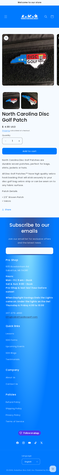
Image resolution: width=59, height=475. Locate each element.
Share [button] (8, 209)
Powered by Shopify (44, 470)
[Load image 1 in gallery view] (11, 100)
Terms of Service (15, 421)
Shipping (6, 131)
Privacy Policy (13, 415)
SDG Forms (11, 340)
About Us (10, 377)
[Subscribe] (50, 250)
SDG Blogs (11, 353)
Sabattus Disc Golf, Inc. (24, 470)
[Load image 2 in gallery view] (29, 100)
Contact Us (12, 384)
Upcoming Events (15, 346)
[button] (6, 17)
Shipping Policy (14, 408)
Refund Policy (13, 402)
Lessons (10, 333)
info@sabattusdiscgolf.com (22, 316)
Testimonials (12, 359)
